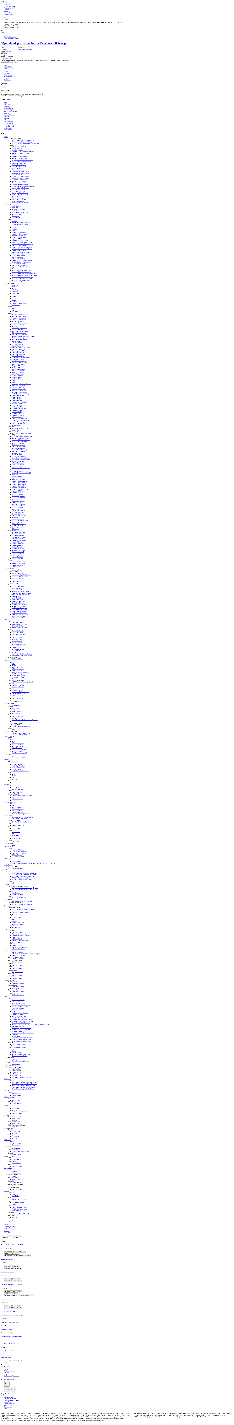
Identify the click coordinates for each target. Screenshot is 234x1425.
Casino (6, 11)
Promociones (8, 75)
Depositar (11, 62)
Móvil (6, 1408)
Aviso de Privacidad (10, 1398)
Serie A (6, 113)
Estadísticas (7, 1224)
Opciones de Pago (9, 76)
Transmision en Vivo (10, 8)
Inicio (6, 71)
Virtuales (7, 9)
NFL (5, 1374)
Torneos (6, 78)
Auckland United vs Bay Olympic (8, 1299)
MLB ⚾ (7, 104)
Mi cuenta (3, 55)
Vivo (6, 1231)
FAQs (6, 35)
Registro (8, 51)
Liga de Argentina (9, 115)
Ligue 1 (6, 118)
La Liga (6, 106)
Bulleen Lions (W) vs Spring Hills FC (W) (10, 1311)
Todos (3, 1236)
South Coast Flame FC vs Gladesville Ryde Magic (12, 1315)
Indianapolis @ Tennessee (11, 1376)
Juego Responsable (9, 1403)
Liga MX (7, 116)
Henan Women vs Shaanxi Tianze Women (10, 1322)
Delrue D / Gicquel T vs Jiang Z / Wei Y (9, 1343)
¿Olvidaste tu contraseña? (25, 49)
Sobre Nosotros (8, 1397)
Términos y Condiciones (11, 38)
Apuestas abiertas (6, 58)
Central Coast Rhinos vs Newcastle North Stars (11, 1336)
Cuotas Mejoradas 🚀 (10, 111)
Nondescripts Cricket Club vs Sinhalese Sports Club (12, 1360)
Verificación (7, 80)
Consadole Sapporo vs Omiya (7, 1271)
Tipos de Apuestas (9, 1226)
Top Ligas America (9, 126)
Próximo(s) (7, 1232)
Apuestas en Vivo (9, 6)
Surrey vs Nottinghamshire (7, 1350)
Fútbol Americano (9, 1371)
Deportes (7, 4)
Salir (16, 62)
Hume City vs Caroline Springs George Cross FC (11, 1284)
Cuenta (3, 60)
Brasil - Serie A (8, 121)
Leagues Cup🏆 (9, 110)
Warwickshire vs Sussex (6, 1354)
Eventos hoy (8, 128)
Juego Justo (7, 1402)
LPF (5, 103)
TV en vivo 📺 (8, 123)
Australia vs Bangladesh (6, 1357)
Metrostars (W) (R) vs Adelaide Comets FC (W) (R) (12, 1244)
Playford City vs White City (7, 1259)
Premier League (9, 108)
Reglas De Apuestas (10, 37)
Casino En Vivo (9, 13)
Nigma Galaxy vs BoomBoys (7, 1329)
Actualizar (4, 62)
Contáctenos (8, 1405)
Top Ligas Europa (9, 125)
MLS (5, 120)
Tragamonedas (8, 14)
